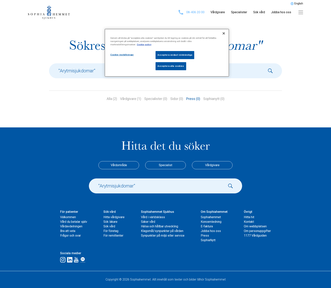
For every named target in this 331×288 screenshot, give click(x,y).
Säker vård (148, 222)
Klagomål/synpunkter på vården (162, 231)
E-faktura (207, 226)
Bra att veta (67, 231)
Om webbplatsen (255, 226)
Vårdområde (119, 165)
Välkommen (68, 217)
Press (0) (193, 99)
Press (205, 235)
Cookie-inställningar (122, 54)
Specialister (239, 12)
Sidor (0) (176, 99)
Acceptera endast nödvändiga (175, 55)
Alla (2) (112, 99)
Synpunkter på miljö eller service (162, 235)
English (298, 3)
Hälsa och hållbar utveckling (159, 226)
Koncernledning (211, 222)
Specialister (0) (155, 99)
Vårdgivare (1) (130, 99)
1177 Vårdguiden (255, 235)
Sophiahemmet (211, 217)
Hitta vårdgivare (114, 217)
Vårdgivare (218, 12)
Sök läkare (110, 222)
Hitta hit (249, 217)
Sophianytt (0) (213, 99)
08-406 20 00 (195, 12)
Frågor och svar (70, 235)
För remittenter (113, 235)
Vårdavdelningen (71, 226)
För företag (110, 231)
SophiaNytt (208, 240)
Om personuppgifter (257, 231)
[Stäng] (224, 33)
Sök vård (259, 12)
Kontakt (249, 222)
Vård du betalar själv (73, 222)
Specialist (165, 165)
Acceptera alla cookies (171, 66)
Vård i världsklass (153, 217)
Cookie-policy (144, 44)
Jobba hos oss (281, 12)
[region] (167, 53)
